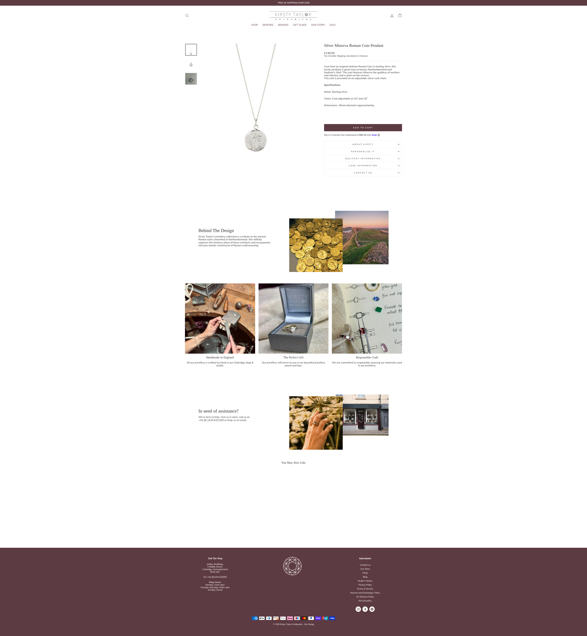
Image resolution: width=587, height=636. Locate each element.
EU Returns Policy (365, 596)
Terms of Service (365, 588)
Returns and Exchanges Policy (365, 592)
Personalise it (363, 151)
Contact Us (363, 172)
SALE (333, 24)
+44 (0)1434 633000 (217, 577)
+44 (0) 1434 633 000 (211, 420)
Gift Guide (299, 24)
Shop (254, 24)
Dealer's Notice (365, 580)
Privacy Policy (365, 584)
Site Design (309, 624)
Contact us (365, 564)
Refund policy (365, 600)
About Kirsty (363, 144)
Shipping (341, 56)
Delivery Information (363, 158)
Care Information (363, 165)
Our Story (318, 24)
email (243, 420)
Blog (365, 576)
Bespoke (268, 24)
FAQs (365, 572)
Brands (283, 24)
